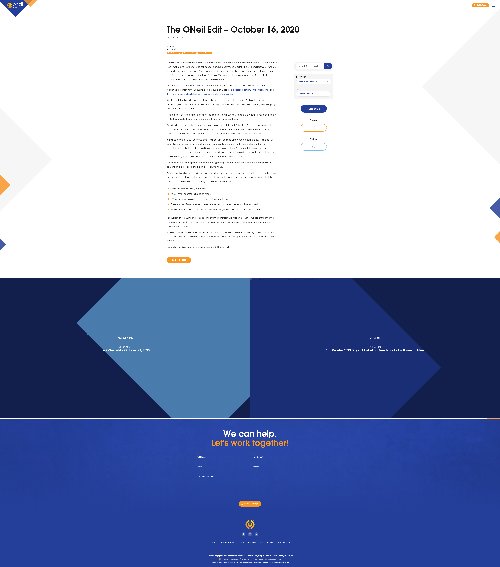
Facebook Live (189, 53)
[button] (314, 128)
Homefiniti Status (248, 543)
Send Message (251, 503)
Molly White (172, 49)
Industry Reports (205, 53)
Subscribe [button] (313, 108)
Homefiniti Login (266, 543)
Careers (214, 543)
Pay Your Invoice (229, 543)
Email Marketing (174, 53)
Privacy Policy (283, 543)
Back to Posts (179, 260)
